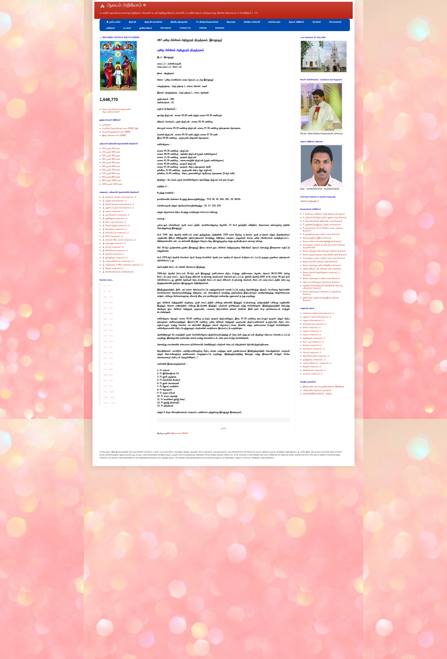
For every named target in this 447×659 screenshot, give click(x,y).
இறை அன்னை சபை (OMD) (114, 135)
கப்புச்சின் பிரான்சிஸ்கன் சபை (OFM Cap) (120, 128)
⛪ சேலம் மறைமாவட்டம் (112, 236)
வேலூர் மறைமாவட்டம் (312, 366)
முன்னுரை (106, 124)
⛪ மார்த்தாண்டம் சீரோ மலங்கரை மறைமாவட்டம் (122, 264)
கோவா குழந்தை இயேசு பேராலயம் (317, 238)
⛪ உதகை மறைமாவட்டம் (112, 211)
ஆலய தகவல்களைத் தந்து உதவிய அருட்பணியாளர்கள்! (116, 110)
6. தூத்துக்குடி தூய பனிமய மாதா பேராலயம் (321, 234)
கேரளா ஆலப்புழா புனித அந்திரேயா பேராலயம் (322, 265)
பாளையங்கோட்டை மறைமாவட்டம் (317, 363)
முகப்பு (223, 428)
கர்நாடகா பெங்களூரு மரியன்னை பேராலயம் (321, 282)
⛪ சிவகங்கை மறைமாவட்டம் (114, 229)
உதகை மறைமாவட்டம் (312, 334)
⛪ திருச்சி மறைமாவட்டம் (113, 254)
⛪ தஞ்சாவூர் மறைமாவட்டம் (114, 243)
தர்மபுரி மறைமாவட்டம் (312, 352)
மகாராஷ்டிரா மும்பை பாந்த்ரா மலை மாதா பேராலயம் (324, 258)
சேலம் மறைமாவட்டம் (312, 327)
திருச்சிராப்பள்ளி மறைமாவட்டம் (316, 356)
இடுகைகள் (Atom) (179, 433)
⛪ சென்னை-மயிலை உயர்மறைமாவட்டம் (119, 197)
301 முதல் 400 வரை (111, 159)
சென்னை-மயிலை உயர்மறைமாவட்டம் (318, 313)
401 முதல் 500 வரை (111, 162)
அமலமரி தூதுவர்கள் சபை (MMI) (116, 132)
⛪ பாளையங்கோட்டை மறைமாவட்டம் (118, 261)
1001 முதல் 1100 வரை (112, 184)
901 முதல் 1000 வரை (111, 180)
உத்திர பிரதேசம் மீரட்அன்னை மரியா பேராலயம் (322, 269)
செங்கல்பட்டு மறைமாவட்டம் (315, 324)
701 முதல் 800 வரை (111, 173)
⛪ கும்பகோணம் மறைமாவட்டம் (115, 215)
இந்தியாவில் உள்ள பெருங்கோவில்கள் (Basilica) (323, 386)
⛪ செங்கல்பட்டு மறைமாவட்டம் (115, 232)
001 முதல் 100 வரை (111, 148)
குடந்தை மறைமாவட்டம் (313, 373)
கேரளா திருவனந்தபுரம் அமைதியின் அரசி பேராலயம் (325, 254)
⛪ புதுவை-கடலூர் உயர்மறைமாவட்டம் (118, 207)
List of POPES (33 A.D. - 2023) (317, 394)
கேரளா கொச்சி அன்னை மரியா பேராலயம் (320, 261)
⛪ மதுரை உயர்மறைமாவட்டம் (114, 200)
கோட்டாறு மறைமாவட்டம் (313, 342)
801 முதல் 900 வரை (111, 177)
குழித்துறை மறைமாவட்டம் (314, 338)
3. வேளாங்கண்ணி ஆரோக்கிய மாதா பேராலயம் (323, 221)
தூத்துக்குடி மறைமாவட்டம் (314, 359)
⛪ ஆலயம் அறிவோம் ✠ (123, 5)
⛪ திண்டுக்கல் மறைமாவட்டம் (115, 250)
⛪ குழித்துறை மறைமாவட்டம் (114, 218)
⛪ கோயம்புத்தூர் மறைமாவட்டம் (116, 225)
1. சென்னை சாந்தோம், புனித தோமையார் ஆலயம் (324, 214)
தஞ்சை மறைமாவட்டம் (312, 331)
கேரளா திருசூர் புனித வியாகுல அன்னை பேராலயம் (324, 251)
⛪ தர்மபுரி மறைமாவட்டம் (113, 247)
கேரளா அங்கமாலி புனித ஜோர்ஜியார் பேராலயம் (322, 241)
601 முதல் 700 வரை (111, 170)
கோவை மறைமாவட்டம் (312, 345)
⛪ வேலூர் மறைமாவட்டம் (113, 268)
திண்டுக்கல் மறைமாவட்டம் (314, 370)
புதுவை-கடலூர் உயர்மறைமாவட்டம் (317, 317)
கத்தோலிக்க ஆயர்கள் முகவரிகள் (317, 390)
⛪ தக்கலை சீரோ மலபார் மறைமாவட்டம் (119, 240)
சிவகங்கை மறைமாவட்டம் (314, 348)
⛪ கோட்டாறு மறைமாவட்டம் (114, 222)
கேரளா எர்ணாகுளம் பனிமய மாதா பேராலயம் (321, 278)
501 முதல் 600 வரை (111, 166)
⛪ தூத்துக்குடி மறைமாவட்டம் (115, 257)
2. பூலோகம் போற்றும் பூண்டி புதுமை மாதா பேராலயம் (325, 217)
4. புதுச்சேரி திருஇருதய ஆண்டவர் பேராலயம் (322, 224)
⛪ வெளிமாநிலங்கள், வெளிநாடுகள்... (118, 271)
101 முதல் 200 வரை (111, 152)
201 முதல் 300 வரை (111, 155)
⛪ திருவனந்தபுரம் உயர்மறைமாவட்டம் (118, 204)
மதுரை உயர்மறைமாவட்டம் (314, 320)
